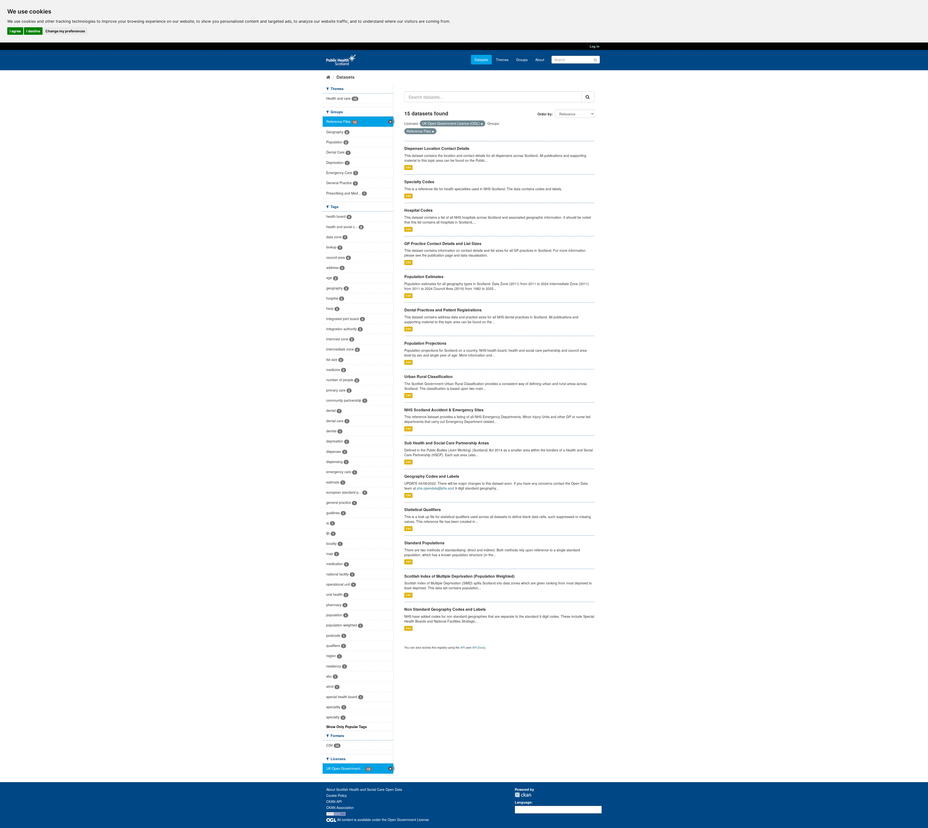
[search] (587, 96)
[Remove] (482, 124)
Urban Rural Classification (428, 376)
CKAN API (334, 801)
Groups (522, 59)
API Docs (478, 647)
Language (523, 802)
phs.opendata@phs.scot (435, 488)
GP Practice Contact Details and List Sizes (442, 243)
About (539, 59)
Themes (502, 59)
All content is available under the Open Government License (382, 819)
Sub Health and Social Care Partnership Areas (446, 443)
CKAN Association (340, 807)
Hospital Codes (418, 210)
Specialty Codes (419, 181)
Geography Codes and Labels (431, 476)
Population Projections (425, 343)
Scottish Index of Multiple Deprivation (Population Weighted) (459, 576)
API (462, 647)
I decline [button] (33, 31)
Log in (594, 46)
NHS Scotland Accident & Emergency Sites (444, 410)
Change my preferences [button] (65, 31)
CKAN (523, 794)
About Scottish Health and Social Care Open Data (364, 789)
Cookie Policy (336, 795)
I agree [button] (15, 31)
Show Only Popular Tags (346, 726)
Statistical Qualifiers (422, 509)
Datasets (481, 59)
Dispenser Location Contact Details (436, 148)
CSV (408, 167)
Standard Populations (424, 543)
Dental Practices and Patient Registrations (443, 310)
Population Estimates (423, 276)
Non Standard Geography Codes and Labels (445, 609)
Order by (544, 114)
